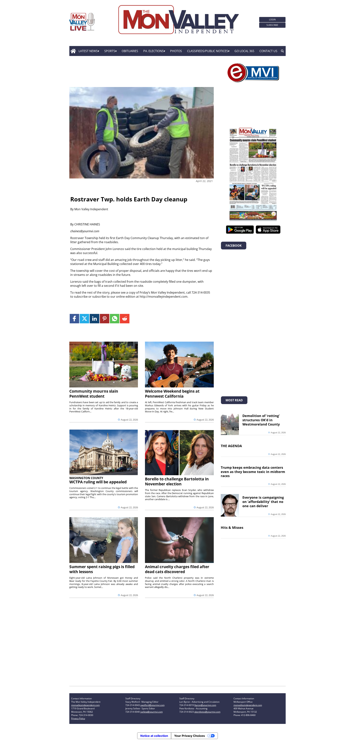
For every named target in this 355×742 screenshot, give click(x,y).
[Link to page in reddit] (124, 318)
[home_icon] (73, 51)
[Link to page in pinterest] (104, 318)
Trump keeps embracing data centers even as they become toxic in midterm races (253, 471)
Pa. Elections (153, 51)
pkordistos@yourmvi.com (207, 711)
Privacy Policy (78, 718)
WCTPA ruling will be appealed (98, 481)
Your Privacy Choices (189, 736)
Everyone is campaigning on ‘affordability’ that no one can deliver (263, 501)
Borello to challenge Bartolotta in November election (177, 481)
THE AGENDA (231, 446)
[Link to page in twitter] (84, 318)
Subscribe (272, 25)
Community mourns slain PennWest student (93, 394)
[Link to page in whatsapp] (114, 318)
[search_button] (282, 51)
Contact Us (268, 51)
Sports (109, 51)
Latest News (88, 51)
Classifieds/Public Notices (207, 51)
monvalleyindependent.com (85, 705)
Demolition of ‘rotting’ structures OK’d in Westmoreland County (261, 419)
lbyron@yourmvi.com (205, 705)
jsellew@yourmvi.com (151, 711)
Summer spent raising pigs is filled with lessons (102, 569)
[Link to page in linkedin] (94, 318)
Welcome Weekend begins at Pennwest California (172, 394)
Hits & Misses (232, 527)
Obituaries (130, 51)
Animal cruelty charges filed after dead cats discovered (177, 569)
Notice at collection (154, 736)
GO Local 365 (244, 51)
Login (272, 19)
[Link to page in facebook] (74, 318)
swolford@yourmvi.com (152, 705)
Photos (176, 51)
